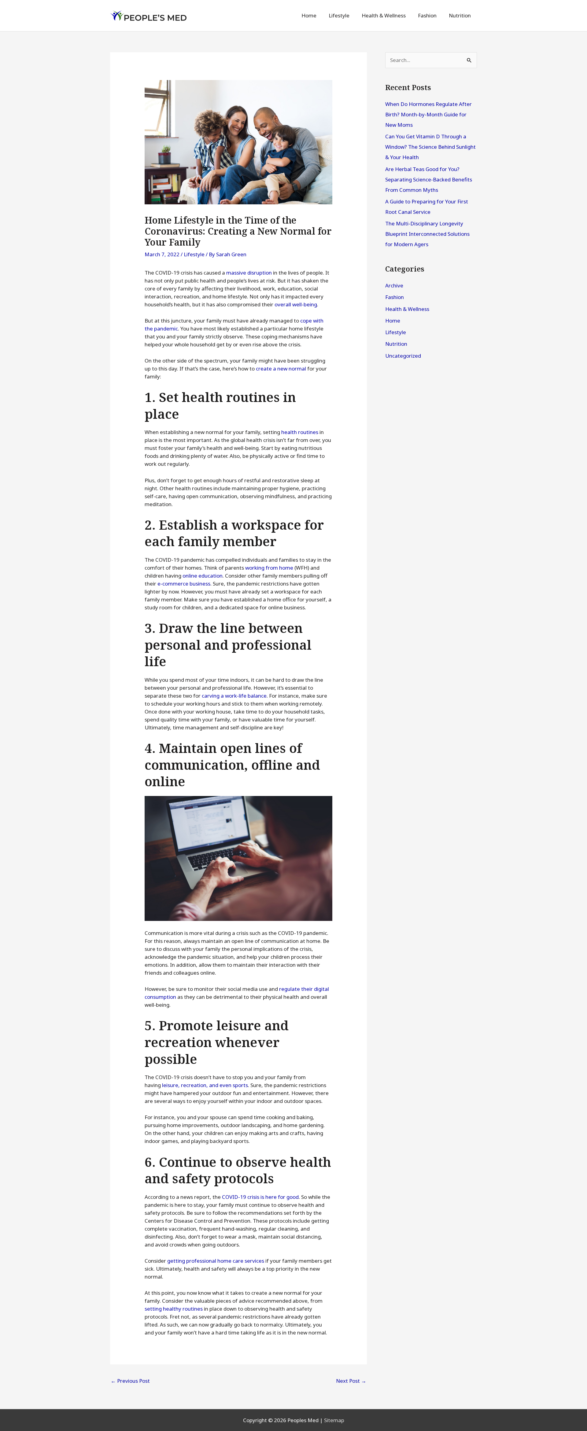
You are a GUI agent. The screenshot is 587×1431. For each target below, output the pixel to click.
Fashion (394, 297)
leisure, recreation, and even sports (205, 1085)
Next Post (351, 1380)
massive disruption (249, 272)
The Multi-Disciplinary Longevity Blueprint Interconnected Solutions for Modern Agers (427, 234)
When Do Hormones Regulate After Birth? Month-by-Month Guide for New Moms (428, 114)
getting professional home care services (215, 1260)
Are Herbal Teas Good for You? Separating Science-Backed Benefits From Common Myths (428, 179)
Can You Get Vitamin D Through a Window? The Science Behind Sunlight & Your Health (430, 147)
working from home (269, 567)
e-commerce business (183, 583)
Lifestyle (194, 254)
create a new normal (281, 368)
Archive (394, 285)
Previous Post (130, 1380)
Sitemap (334, 1420)
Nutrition (396, 343)
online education (203, 575)
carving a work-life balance (234, 695)
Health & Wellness (407, 308)
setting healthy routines (174, 1308)
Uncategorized (403, 355)
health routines (299, 432)
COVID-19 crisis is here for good (260, 1196)
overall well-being (296, 304)
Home (392, 320)
